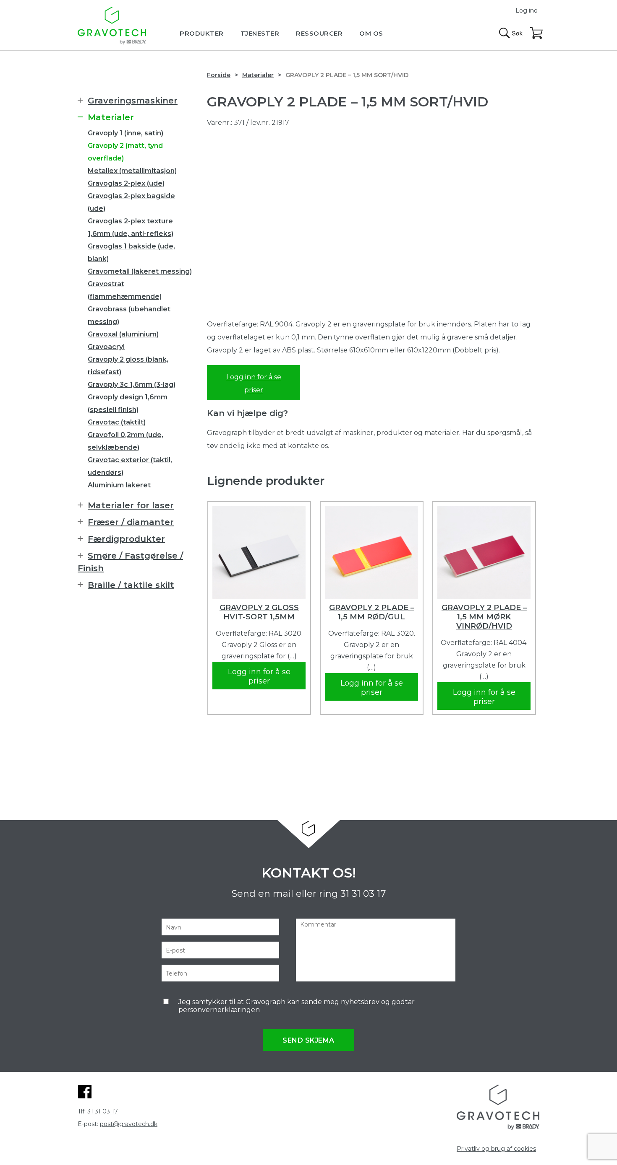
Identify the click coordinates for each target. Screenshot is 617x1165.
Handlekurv (537, 33)
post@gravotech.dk (128, 1124)
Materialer (258, 75)
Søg (511, 33)
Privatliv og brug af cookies (496, 1148)
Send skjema (308, 1040)
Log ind (526, 10)
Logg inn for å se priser (253, 383)
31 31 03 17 (363, 893)
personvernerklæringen (219, 1010)
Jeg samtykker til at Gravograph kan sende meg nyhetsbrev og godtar (296, 1006)
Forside (218, 75)
